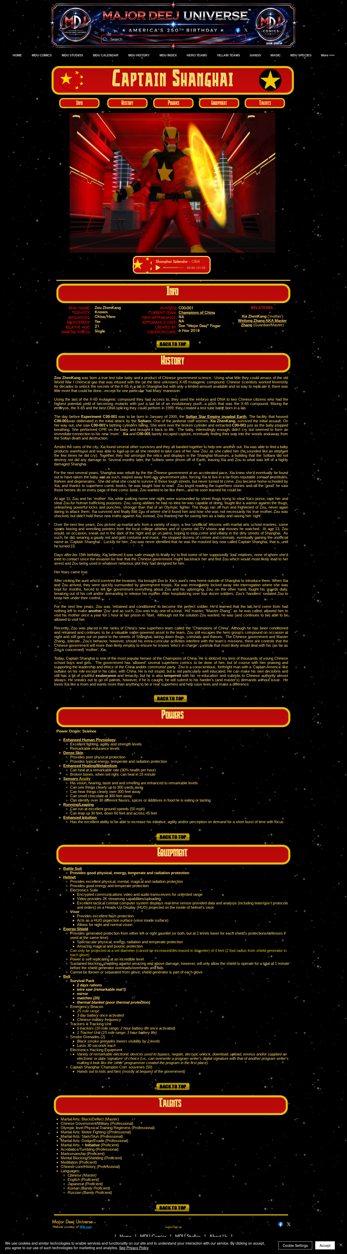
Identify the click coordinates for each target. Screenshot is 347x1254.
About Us (219, 1236)
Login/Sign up (274, 43)
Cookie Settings (295, 1245)
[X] (246, 30)
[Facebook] (238, 30)
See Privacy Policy (134, 1247)
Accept (325, 1245)
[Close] (341, 1245)
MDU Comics (153, 1236)
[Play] (158, 267)
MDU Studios (188, 1236)
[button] (172, 183)
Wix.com (85, 1227)
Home (125, 1236)
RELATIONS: (262, 307)
